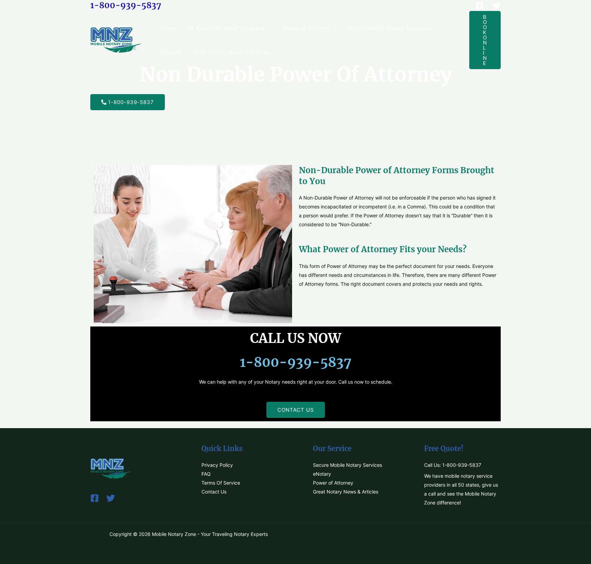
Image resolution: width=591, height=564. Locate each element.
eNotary (171, 52)
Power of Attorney (306, 28)
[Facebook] (480, 6)
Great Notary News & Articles (231, 52)
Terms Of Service (220, 483)
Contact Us (213, 492)
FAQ (206, 474)
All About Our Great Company (226, 28)
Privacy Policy (217, 465)
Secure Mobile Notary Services (387, 28)
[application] (268, 28)
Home (168, 28)
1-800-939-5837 (125, 5)
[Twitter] (497, 6)
